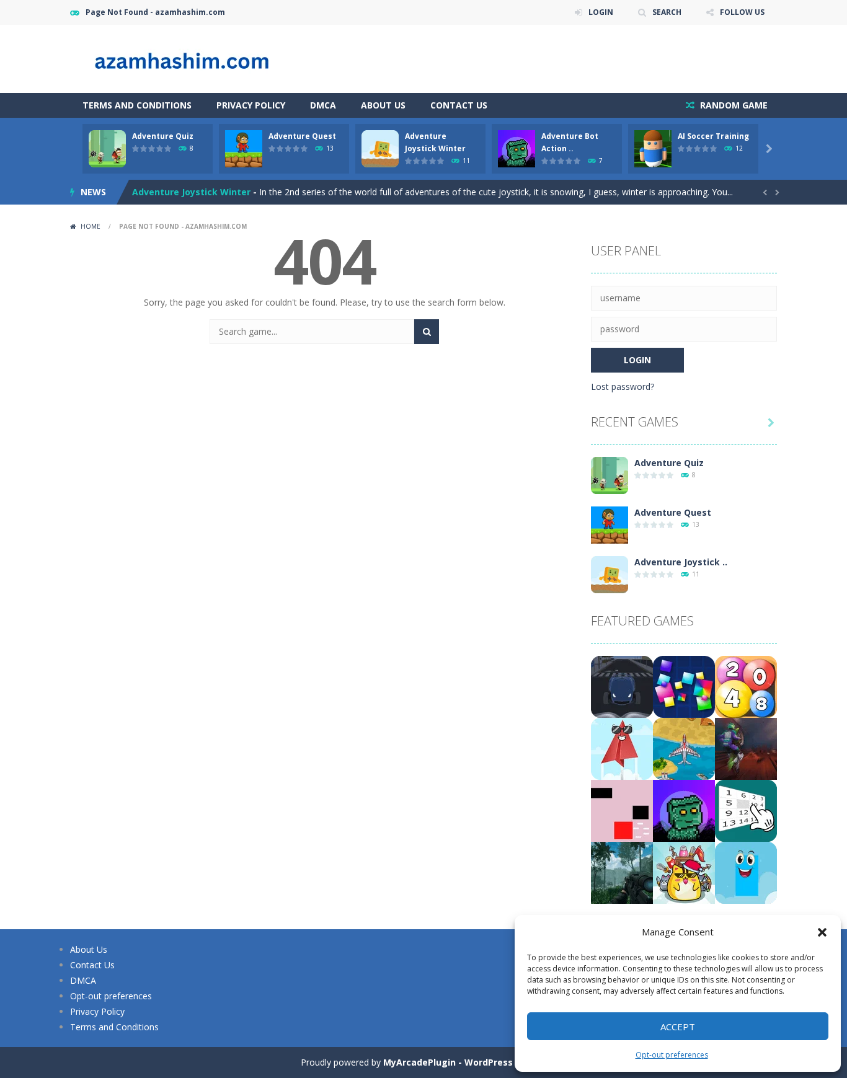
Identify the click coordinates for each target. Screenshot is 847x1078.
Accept (677, 1026)
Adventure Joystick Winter (191, 192)
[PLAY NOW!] (107, 148)
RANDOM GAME (733, 105)
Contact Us (458, 105)
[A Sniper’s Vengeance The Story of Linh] (622, 872)
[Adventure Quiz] (609, 474)
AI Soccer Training (713, 136)
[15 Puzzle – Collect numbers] (746, 810)
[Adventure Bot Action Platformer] (684, 810)
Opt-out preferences (672, 1054)
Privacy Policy (250, 105)
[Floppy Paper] (622, 748)
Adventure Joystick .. (680, 562)
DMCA (323, 105)
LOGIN (600, 12)
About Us (383, 105)
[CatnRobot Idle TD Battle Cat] (684, 872)
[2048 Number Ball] (746, 686)
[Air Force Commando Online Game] (684, 748)
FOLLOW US (742, 12)
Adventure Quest (302, 136)
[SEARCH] (426, 331)
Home (90, 226)
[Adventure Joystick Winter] (609, 574)
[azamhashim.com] (194, 58)
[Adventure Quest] (609, 524)
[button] (822, 932)
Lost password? (622, 386)
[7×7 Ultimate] (684, 686)
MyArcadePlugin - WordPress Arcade (465, 1062)
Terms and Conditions (137, 105)
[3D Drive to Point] (622, 686)
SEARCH (666, 12)
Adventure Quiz (162, 136)
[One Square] (622, 810)
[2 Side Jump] (746, 872)
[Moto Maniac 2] (746, 748)
